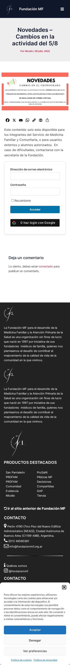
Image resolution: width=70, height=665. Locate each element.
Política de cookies (21, 659)
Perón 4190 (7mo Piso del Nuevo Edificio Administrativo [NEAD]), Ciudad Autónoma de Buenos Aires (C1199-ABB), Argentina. (34, 531)
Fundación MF (31, 9)
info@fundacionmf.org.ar (25, 546)
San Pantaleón (15, 472)
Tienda (41, 495)
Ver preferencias (35, 651)
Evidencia (12, 491)
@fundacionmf (18, 571)
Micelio (10, 495)
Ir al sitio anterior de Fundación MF (36, 508)
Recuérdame (22, 200)
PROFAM (12, 477)
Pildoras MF (44, 477)
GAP (40, 491)
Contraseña (18, 184)
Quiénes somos (16, 566)
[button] (64, 587)
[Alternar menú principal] (62, 9)
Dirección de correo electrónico (31, 169)
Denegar (35, 640)
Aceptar (35, 630)
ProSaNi (42, 472)
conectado (46, 266)
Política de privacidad (45, 659)
